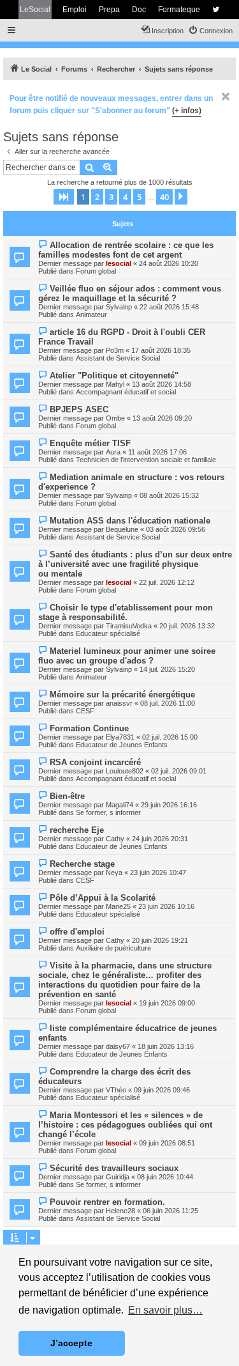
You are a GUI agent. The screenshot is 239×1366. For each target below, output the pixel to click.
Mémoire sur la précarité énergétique (122, 694)
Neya (114, 872)
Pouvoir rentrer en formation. (107, 1202)
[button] (64, 197)
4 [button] (125, 197)
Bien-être (67, 796)
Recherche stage (82, 864)
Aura (113, 452)
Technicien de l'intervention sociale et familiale (146, 459)
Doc (139, 9)
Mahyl (115, 384)
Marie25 (118, 906)
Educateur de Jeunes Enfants (122, 745)
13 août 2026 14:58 (161, 384)
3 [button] (111, 197)
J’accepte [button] (71, 1343)
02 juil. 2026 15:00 (170, 737)
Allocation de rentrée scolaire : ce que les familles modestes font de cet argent (126, 250)
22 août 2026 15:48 (169, 307)
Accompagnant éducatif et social (126, 392)
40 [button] (164, 197)
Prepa (109, 9)
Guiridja (117, 1177)
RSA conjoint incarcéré (95, 762)
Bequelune (122, 529)
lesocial (118, 263)
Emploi (74, 9)
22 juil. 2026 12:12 (166, 582)
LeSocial (35, 9)
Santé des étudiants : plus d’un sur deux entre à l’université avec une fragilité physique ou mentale (135, 564)
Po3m (115, 350)
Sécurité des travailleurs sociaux (114, 1168)
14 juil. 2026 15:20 (167, 669)
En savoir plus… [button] (165, 1310)
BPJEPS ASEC (79, 409)
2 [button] (97, 197)
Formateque (179, 9)
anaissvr (119, 703)
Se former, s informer (108, 812)
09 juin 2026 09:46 (162, 1090)
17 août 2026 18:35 (161, 350)
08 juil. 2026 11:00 (167, 703)
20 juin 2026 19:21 (160, 940)
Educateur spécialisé (108, 633)
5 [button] (139, 197)
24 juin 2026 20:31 (160, 838)
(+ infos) (186, 110)
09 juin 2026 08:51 (167, 1143)
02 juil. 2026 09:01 (178, 771)
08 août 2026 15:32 (169, 495)
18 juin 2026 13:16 (166, 1046)
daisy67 (118, 1046)
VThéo (116, 1090)
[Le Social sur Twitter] (216, 9)
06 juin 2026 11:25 (170, 1211)
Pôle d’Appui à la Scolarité (103, 898)
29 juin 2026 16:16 (169, 805)
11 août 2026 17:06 (157, 452)
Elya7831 (120, 737)
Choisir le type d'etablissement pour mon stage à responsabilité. (125, 612)
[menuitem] (210, 30)
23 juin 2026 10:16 (166, 906)
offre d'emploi (77, 931)
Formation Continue (89, 728)
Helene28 (120, 1211)
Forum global (96, 271)
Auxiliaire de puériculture (113, 948)
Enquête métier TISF (90, 443)
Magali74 (119, 805)
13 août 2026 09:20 (162, 418)
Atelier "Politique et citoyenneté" (114, 375)
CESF (85, 711)
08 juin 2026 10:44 (165, 1177)
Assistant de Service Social (118, 358)
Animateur (91, 314)
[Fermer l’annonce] (225, 96)
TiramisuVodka (129, 626)
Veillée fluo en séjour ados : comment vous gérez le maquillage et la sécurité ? (129, 293)
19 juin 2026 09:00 (167, 1003)
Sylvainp (119, 307)
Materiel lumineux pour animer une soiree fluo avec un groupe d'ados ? (126, 655)
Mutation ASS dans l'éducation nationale (130, 520)
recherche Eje (77, 830)
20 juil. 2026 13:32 (187, 626)
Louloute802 (124, 771)
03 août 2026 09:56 (175, 529)
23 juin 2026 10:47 (158, 872)
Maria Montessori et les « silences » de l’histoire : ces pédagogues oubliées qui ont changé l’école (125, 1124)
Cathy (115, 838)
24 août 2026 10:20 (168, 263)
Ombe (115, 418)
